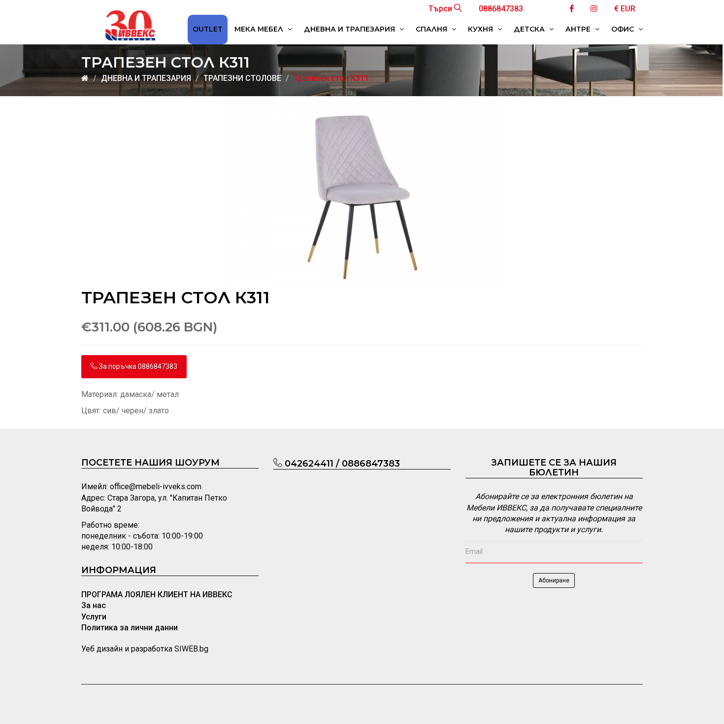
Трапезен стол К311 (331, 78)
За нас (93, 605)
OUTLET (208, 29)
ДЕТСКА (530, 29)
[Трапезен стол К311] (362, 194)
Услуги (93, 616)
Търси (441, 8)
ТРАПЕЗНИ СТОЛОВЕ (242, 78)
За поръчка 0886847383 (137, 366)
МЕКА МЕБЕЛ (259, 29)
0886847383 (501, 8)
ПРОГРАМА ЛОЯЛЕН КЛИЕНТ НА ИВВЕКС (156, 594)
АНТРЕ (578, 29)
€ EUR (624, 8)
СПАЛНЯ (432, 29)
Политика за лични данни (129, 627)
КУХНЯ (481, 29)
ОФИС (623, 29)
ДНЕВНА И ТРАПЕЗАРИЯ (350, 29)
